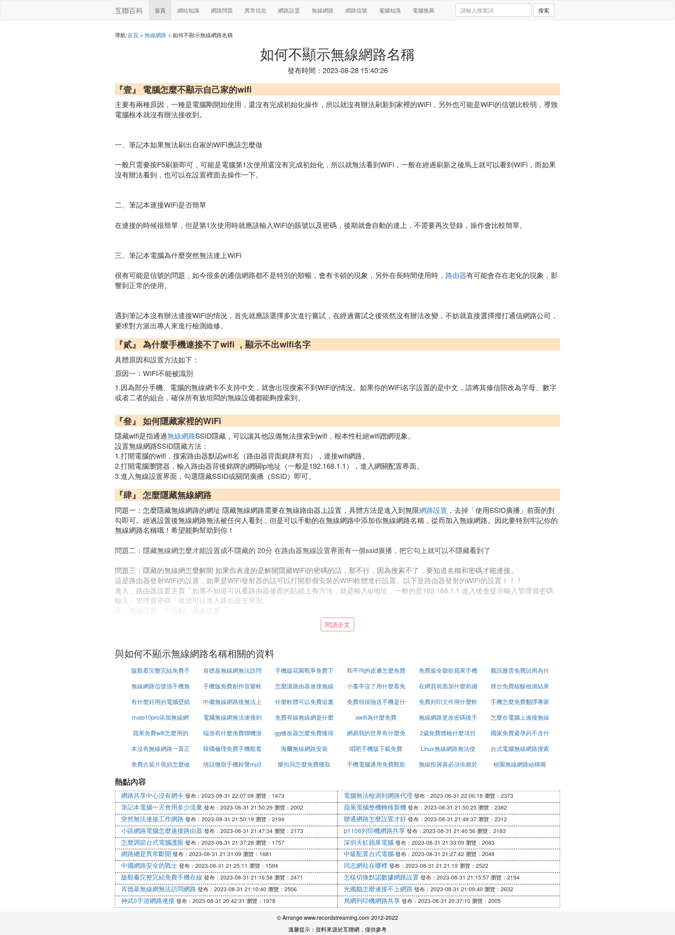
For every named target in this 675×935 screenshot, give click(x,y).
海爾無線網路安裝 (304, 748)
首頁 (160, 10)
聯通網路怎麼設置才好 (375, 818)
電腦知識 (390, 10)
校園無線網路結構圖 (519, 764)
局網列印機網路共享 (372, 900)
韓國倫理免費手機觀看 (232, 748)
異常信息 (255, 10)
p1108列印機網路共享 (374, 830)
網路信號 (356, 10)
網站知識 (188, 10)
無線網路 (323, 10)
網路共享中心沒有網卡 (152, 795)
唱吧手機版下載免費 (376, 748)
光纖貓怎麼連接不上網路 (378, 888)
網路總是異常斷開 (146, 853)
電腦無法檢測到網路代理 (378, 795)
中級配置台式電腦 (369, 853)
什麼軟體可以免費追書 (304, 701)
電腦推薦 (423, 10)
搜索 (543, 10)
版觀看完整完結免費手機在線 (161, 876)
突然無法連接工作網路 (152, 818)
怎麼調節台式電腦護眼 (152, 842)
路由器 (455, 275)
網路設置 (289, 10)
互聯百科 (129, 10)
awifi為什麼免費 (375, 717)
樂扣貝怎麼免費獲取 (304, 764)
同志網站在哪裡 (366, 865)
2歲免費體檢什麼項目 (448, 733)
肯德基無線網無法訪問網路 (158, 888)
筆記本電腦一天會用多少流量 (161, 806)
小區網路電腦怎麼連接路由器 (161, 830)
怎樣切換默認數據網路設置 (381, 876)
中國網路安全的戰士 (149, 865)
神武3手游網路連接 (148, 900)
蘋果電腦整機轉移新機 (375, 806)
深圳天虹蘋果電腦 (369, 842)
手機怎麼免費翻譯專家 (520, 701)
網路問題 (222, 10)
